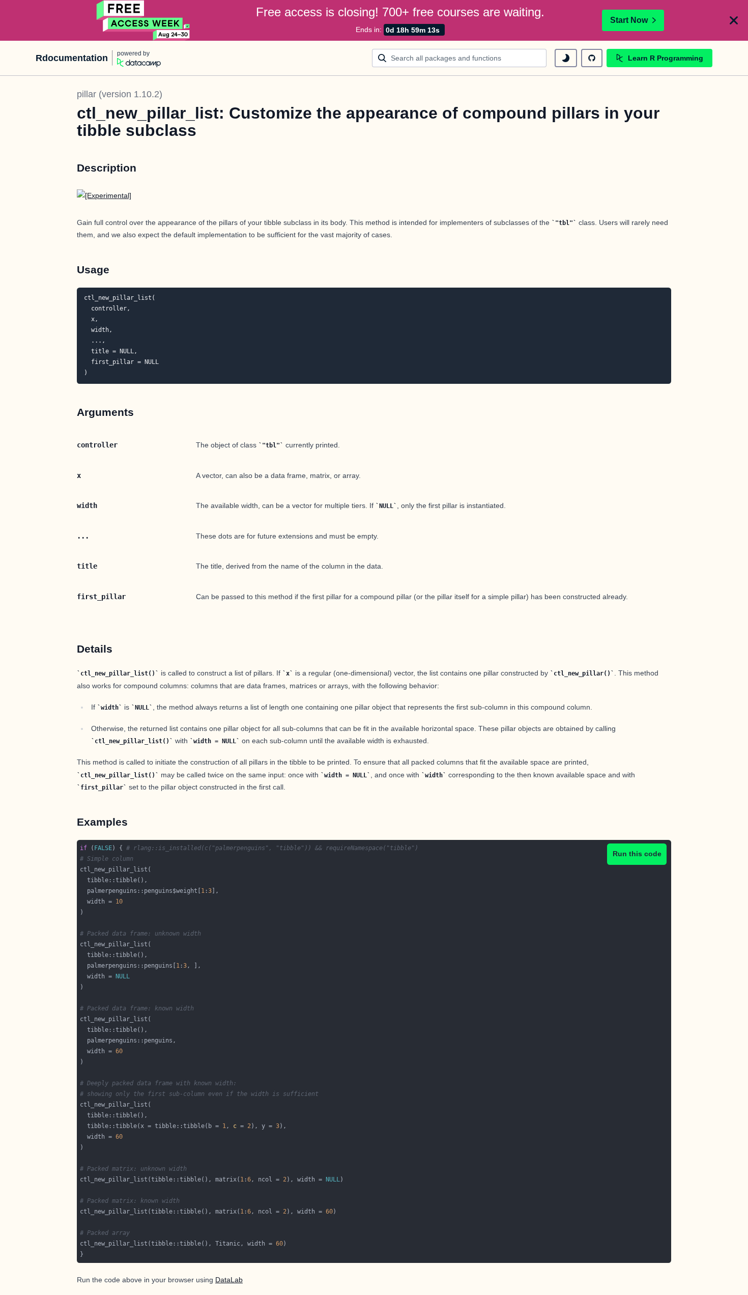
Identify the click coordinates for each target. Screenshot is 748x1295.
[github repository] (591, 58)
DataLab (229, 1280)
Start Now (629, 20)
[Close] (734, 20)
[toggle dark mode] (566, 58)
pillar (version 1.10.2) (119, 94)
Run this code (637, 854)
